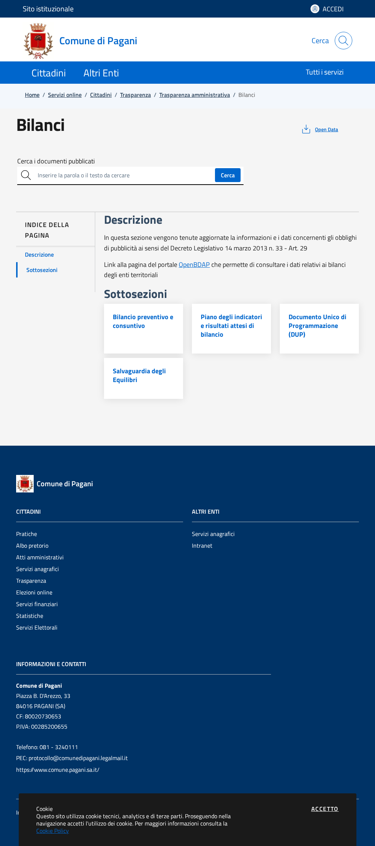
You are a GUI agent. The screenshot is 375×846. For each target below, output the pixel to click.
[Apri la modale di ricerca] (343, 40)
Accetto (325, 809)
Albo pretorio (32, 545)
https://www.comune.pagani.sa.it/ (58, 769)
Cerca (228, 175)
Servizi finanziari (37, 604)
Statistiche (29, 615)
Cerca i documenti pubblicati (56, 161)
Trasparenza (31, 580)
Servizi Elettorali (36, 627)
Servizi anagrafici (37, 568)
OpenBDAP (194, 264)
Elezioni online (34, 592)
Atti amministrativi (40, 557)
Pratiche (26, 533)
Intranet (202, 545)
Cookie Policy (52, 830)
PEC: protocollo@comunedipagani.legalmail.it (72, 758)
